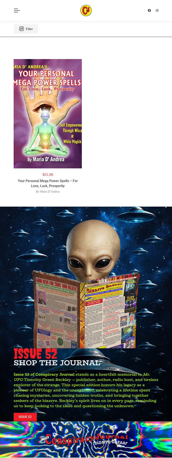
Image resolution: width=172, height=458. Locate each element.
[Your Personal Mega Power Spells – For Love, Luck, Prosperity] (48, 113)
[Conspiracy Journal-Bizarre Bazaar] (86, 10)
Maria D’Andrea (50, 191)
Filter (29, 29)
